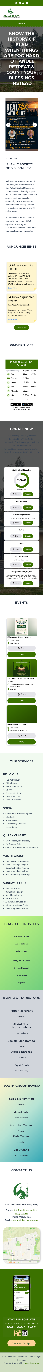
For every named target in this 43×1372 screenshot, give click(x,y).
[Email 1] (27, 3)
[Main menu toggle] (37, 12)
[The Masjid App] (16, 3)
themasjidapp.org (31, 1363)
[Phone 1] (23, 3)
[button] (21, 23)
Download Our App (21, 1343)
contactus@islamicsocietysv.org (24, 1220)
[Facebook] (20, 3)
